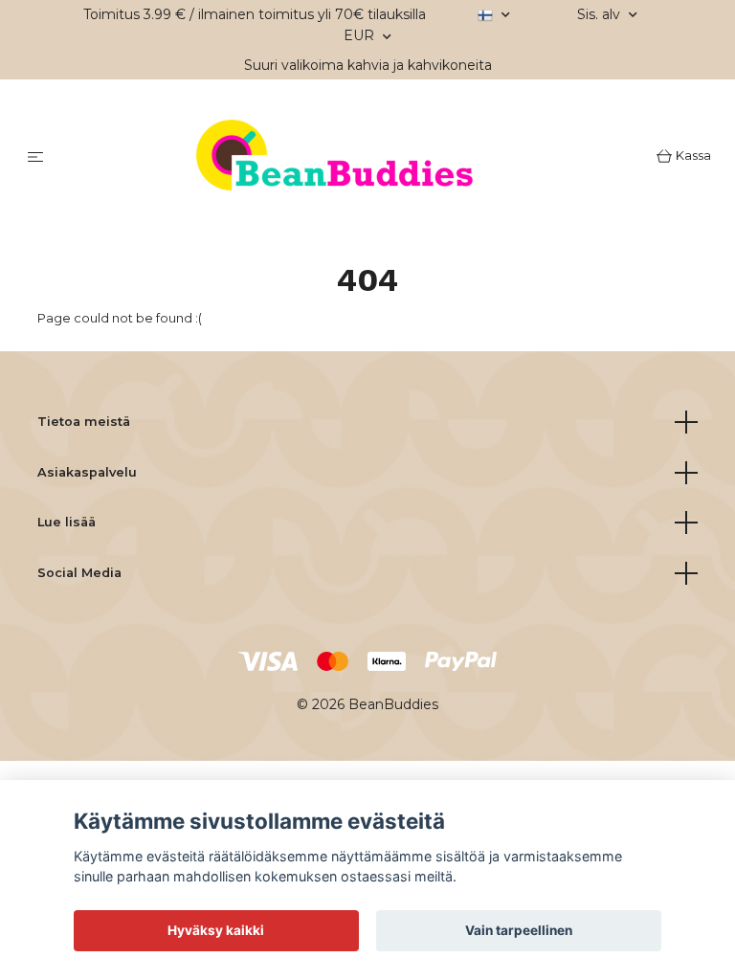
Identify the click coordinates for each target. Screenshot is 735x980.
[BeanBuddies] (353, 158)
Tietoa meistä (83, 421)
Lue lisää (66, 522)
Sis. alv (600, 14)
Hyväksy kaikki (215, 930)
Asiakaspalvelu (87, 472)
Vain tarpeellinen (518, 930)
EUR (361, 35)
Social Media (79, 573)
